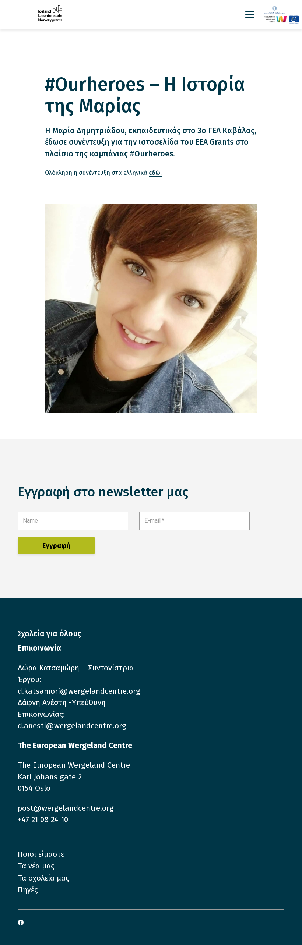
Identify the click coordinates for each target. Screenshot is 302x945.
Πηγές (28, 890)
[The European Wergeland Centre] (281, 19)
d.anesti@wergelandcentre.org (72, 725)
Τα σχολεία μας (43, 878)
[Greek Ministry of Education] (281, 10)
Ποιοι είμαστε (41, 854)
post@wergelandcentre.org (66, 808)
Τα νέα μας (36, 866)
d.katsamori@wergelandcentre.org (79, 691)
